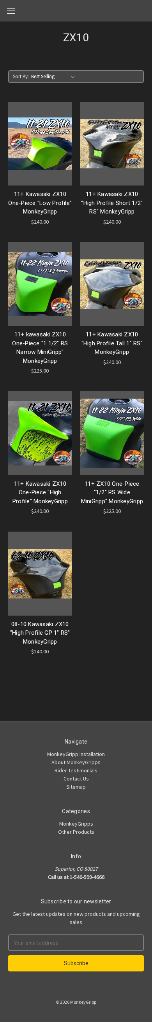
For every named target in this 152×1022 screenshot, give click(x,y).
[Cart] (147, 10)
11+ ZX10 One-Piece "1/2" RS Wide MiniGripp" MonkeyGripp (112, 492)
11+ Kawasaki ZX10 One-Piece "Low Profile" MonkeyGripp (40, 203)
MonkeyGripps (76, 823)
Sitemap (76, 786)
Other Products (76, 831)
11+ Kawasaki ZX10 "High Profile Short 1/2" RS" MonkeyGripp (112, 203)
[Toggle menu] (10, 10)
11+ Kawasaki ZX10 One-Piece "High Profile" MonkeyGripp (40, 492)
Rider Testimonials (76, 770)
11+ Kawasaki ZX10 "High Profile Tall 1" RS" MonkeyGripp (112, 343)
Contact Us (76, 778)
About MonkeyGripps (76, 762)
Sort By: (21, 76)
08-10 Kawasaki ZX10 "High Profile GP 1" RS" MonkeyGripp (40, 633)
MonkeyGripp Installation (76, 754)
